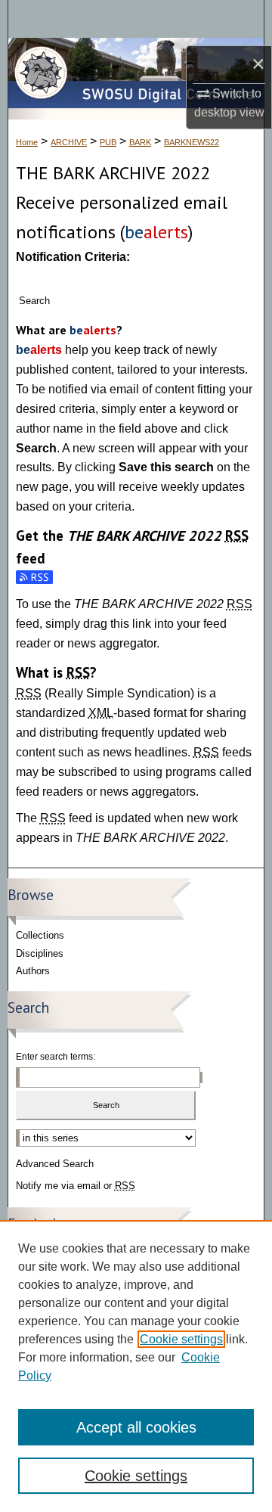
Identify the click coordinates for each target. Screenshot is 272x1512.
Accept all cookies (136, 1427)
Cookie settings (181, 1339)
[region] (136, 1366)
